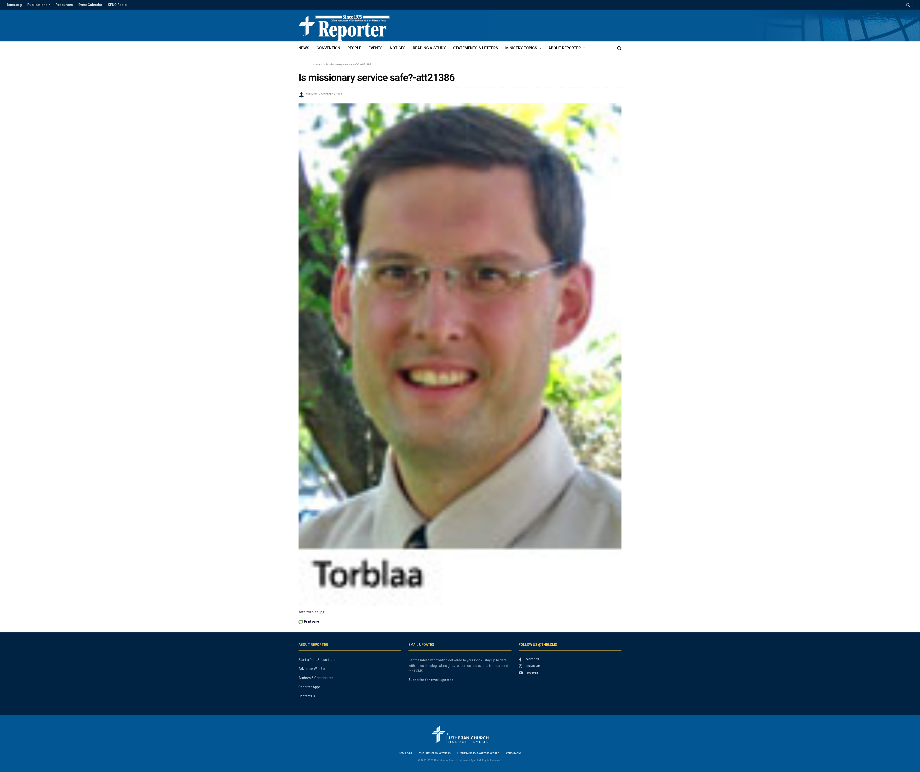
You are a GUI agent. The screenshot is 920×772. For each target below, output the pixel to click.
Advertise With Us (312, 669)
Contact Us (307, 696)
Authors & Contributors (316, 678)
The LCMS (312, 94)
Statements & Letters (475, 48)
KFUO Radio (117, 5)
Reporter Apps (310, 687)
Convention (328, 48)
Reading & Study (429, 48)
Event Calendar (90, 5)
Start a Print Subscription (317, 660)
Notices (398, 48)
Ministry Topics (521, 48)
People (354, 48)
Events (375, 48)
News (304, 48)
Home (316, 64)
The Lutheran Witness (435, 753)
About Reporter (564, 48)
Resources (64, 5)
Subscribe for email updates (430, 680)
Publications (37, 5)
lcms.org (14, 5)
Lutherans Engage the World (478, 753)
